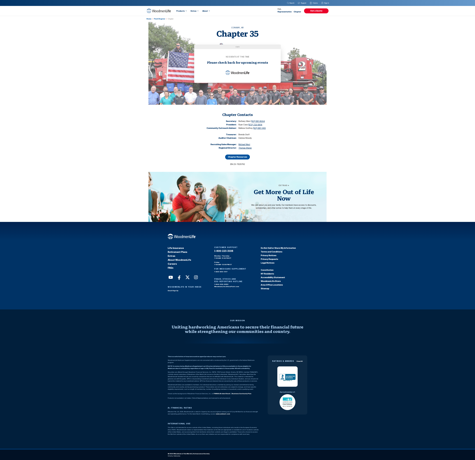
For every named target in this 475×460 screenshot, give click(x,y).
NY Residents (267, 273)
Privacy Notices (268, 255)
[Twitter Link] (187, 277)
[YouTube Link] (170, 277)
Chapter (297, 12)
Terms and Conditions (271, 251)
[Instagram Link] (195, 277)
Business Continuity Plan (241, 393)
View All (300, 361)
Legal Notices (267, 263)
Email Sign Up (173, 291)
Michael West (244, 144)
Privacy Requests (269, 259)
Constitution (267, 270)
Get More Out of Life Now (284, 195)
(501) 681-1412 (259, 128)
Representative (285, 12)
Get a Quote (316, 11)
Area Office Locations (272, 285)
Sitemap (265, 288)
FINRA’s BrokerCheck (222, 393)
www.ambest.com (223, 414)
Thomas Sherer (245, 148)
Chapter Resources (237, 157)
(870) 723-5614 (255, 124)
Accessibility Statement (273, 277)
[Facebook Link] (179, 277)
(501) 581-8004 (258, 121)
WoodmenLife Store (271, 281)
